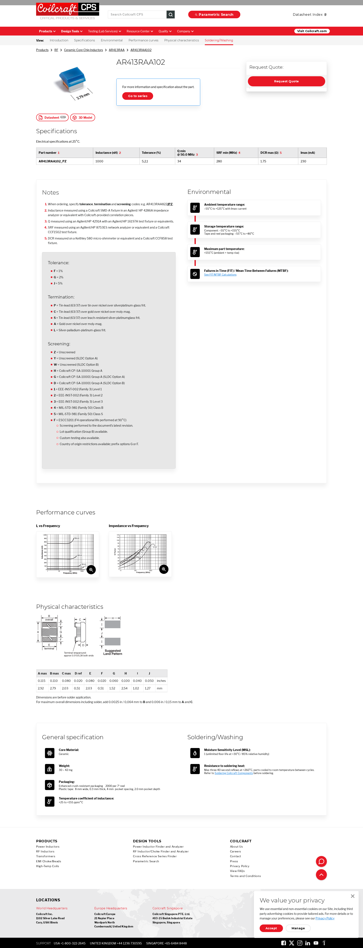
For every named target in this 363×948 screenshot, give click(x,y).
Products (45, 31)
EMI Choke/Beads (48, 861)
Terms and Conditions (245, 876)
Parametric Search (216, 15)
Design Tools (70, 31)
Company (183, 31)
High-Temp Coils (47, 866)
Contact (235, 856)
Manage (298, 928)
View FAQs (237, 871)
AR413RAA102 (140, 50)
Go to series (137, 96)
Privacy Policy (240, 866)
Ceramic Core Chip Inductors (83, 50)
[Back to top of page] (321, 874)
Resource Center (138, 31)
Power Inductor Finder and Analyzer (158, 846)
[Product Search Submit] (171, 15)
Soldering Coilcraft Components (234, 773)
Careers (235, 851)
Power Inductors (47, 846)
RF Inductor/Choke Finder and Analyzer (161, 851)
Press (234, 861)
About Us (236, 846)
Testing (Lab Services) (103, 31)
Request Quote (286, 81)
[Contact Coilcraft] (321, 861)
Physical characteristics (181, 40)
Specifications (84, 40)
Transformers (45, 856)
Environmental (112, 40)
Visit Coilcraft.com (312, 31)
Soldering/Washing (219, 40)
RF (56, 50)
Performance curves (143, 40)
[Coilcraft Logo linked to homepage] (67, 12)
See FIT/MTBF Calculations (220, 274)
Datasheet (52, 117)
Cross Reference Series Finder (155, 856)
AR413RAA (117, 50)
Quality (163, 31)
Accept (271, 928)
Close (353, 896)
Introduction (59, 40)
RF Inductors (45, 851)
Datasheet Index (308, 15)
